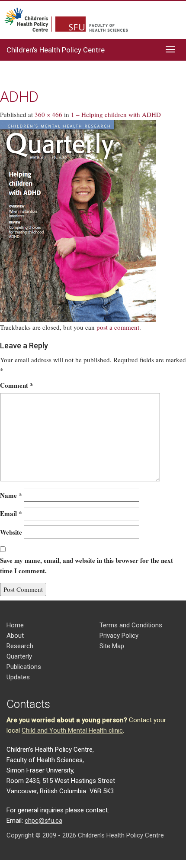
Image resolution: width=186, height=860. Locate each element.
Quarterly (19, 656)
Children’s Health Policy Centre (55, 49)
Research (19, 646)
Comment (16, 385)
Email (11, 513)
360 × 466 (48, 114)
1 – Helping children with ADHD (116, 114)
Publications (23, 667)
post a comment (117, 327)
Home (15, 625)
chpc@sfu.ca (43, 820)
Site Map (111, 646)
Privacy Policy (118, 635)
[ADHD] (78, 220)
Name (11, 495)
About (15, 635)
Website (11, 532)
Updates (18, 677)
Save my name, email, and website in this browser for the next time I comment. (86, 565)
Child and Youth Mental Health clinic (72, 730)
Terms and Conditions (130, 625)
